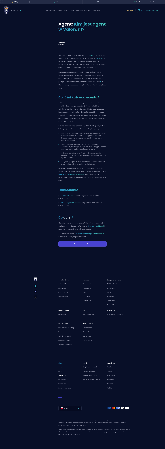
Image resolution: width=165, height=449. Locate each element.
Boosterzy (62, 384)
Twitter (109, 388)
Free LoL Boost (112, 305)
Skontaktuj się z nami (83, 10)
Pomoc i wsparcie (64, 388)
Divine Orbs (87, 336)
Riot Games (89, 55)
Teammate (87, 301)
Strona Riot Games (68, 196)
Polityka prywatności (90, 375)
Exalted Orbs (87, 340)
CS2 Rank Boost (64, 284)
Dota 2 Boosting (88, 314)
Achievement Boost (65, 344)
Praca (72, 10)
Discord (110, 384)
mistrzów (99, 58)
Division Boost (112, 284)
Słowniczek (96, 10)
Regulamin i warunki (90, 367)
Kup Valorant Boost (96, 226)
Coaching (86, 296)
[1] (94, 55)
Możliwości (62, 380)
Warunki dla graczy (89, 371)
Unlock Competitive (65, 336)
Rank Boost (87, 284)
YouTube (110, 367)
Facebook (110, 380)
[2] (101, 81)
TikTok (109, 371)
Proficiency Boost (64, 340)
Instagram (111, 375)
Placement (62, 288)
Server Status (63, 296)
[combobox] (70, 408)
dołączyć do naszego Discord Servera (90, 234)
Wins (84, 292)
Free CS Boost (63, 292)
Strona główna (50, 10)
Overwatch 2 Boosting (115, 314)
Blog (65, 10)
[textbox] (70, 408)
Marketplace (87, 328)
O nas (60, 10)
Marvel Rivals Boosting (66, 328)
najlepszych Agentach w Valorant (71, 174)
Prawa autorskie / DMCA (91, 380)
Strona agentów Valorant (71, 203)
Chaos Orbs (87, 332)
